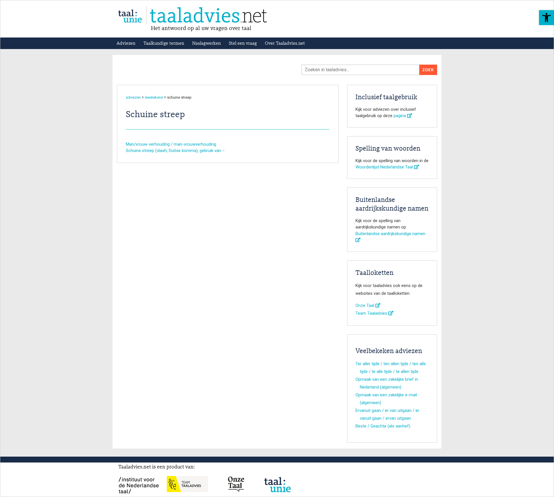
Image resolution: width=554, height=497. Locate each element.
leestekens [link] (154, 97)
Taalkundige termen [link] (163, 43)
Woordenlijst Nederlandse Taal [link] (384, 167)
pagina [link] (400, 115)
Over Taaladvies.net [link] (285, 43)
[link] (546, 17)
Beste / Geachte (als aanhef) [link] (382, 426)
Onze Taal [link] (365, 305)
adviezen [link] (133, 97)
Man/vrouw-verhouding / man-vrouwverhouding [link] (171, 144)
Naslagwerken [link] (206, 43)
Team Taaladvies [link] (371, 313)
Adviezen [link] (126, 43)
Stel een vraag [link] (243, 43)
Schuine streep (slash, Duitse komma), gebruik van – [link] (175, 150)
